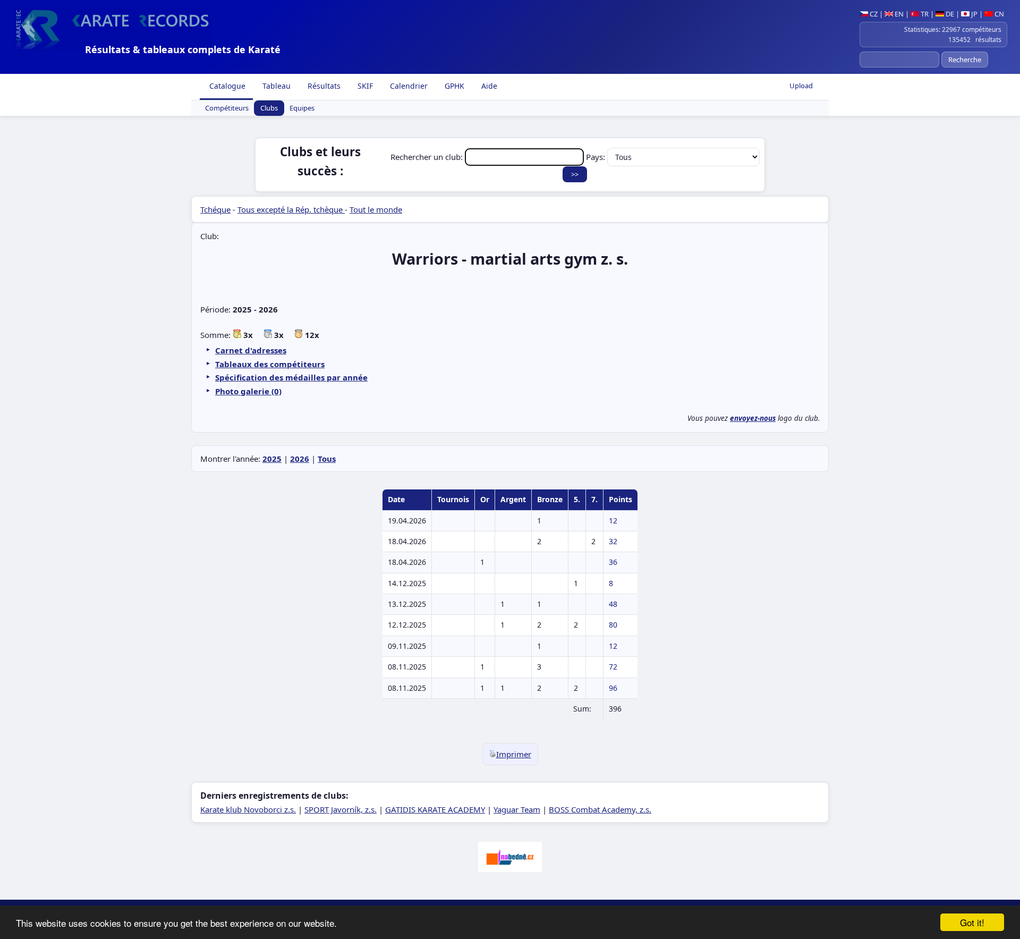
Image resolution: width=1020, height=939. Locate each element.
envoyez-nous (753, 418)
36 (613, 562)
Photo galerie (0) (248, 391)
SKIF (364, 86)
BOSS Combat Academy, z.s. (600, 809)
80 (613, 625)
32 (613, 541)
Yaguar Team (517, 809)
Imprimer (513, 754)
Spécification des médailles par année (291, 377)
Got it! (972, 922)
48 (613, 604)
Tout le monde (376, 209)
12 (613, 520)
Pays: (596, 156)
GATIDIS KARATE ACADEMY (435, 809)
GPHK (453, 86)
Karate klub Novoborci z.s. (248, 809)
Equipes (302, 108)
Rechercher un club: (427, 156)
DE (949, 14)
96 (613, 688)
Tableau (275, 86)
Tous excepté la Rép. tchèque (291, 209)
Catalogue (226, 86)
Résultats (323, 86)
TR (924, 14)
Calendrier (408, 86)
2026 (299, 458)
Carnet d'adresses (250, 350)
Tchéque (215, 209)
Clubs (269, 108)
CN (998, 14)
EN (898, 14)
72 (613, 667)
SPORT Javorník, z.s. (340, 809)
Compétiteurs (227, 108)
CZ (873, 14)
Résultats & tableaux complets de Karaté (182, 49)
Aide (488, 86)
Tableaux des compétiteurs (270, 364)
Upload (801, 85)
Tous (327, 458)
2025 (272, 458)
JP (974, 14)
